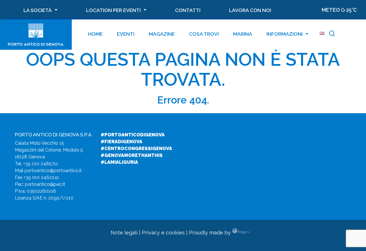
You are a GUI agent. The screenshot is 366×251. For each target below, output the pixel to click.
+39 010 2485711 (40, 163)
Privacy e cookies (163, 233)
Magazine (162, 34)
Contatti (187, 10)
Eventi (125, 34)
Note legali (124, 233)
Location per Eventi (113, 10)
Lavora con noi (250, 10)
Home (95, 34)
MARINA (242, 34)
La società (37, 10)
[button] (332, 34)
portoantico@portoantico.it (53, 170)
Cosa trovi (204, 34)
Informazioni (284, 34)
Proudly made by (210, 233)
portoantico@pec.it (45, 184)
